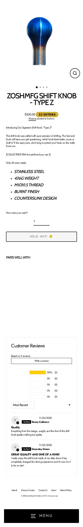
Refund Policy (66, 490)
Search (14, 490)
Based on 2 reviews (20, 356)
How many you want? (17, 213)
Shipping (32, 118)
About (53, 490)
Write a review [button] (41, 361)
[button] (14, 317)
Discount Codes (27, 490)
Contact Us (42, 490)
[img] (30, 418)
